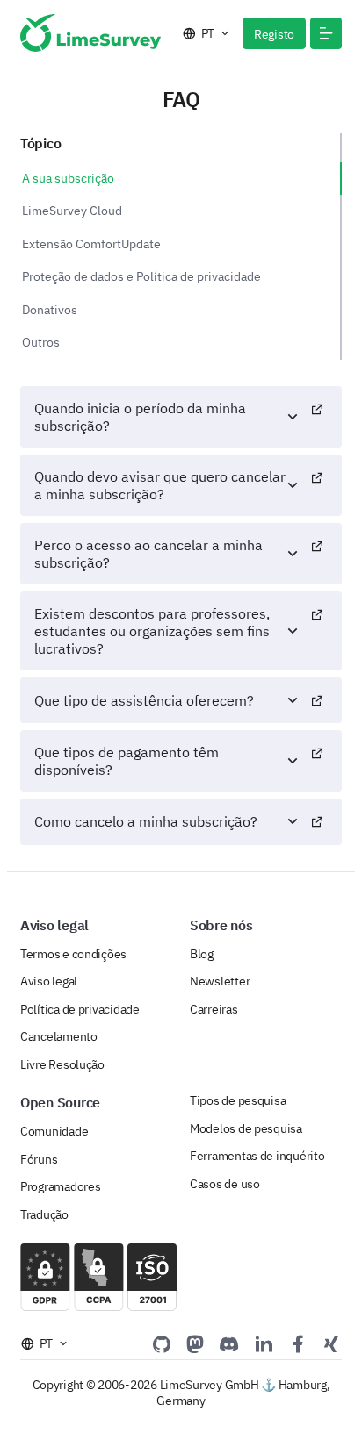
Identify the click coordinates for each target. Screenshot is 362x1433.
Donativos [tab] (49, 310)
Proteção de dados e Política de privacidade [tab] (141, 276)
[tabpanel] (181, 615)
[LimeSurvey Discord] (229, 1343)
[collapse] (317, 416)
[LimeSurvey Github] (161, 1343)
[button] (326, 33)
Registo (274, 34)
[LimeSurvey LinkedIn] (263, 1343)
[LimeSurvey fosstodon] (195, 1343)
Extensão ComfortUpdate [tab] (91, 244)
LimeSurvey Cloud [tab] (72, 211)
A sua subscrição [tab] (68, 178)
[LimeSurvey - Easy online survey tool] (90, 33)
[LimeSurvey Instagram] (331, 1343)
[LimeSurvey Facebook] (297, 1343)
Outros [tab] (41, 342)
